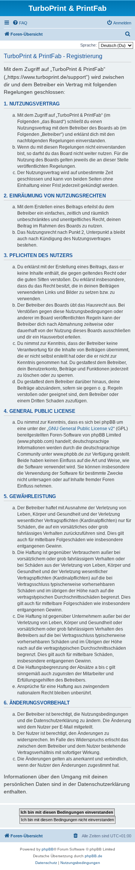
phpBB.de (93, 856)
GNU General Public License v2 (80, 428)
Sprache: (88, 45)
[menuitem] (19, 22)
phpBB (48, 849)
